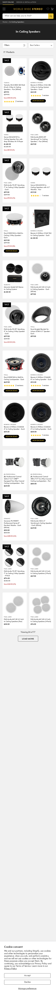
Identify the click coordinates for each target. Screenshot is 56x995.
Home (5, 22)
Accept (27, 976)
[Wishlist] (48, 9)
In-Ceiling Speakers (16, 22)
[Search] (51, 16)
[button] (4, 9)
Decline (27, 982)
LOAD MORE (28, 639)
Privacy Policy (10, 969)
